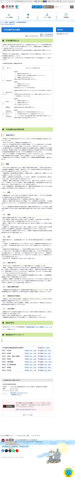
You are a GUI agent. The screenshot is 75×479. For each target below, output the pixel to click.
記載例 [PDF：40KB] (45, 367)
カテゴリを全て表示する (8, 24)
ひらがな (26, 1)
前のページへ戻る (28, 415)
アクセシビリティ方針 (23, 435)
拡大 (55, 1)
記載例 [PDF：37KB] (45, 356)
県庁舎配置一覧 (6, 446)
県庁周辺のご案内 (24, 446)
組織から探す (49, 7)
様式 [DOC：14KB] (31, 364)
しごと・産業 (47, 17)
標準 (39, 1)
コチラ (19, 394)
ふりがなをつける (19, 1)
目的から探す (38, 7)
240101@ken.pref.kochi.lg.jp (19, 392)
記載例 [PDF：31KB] (45, 359)
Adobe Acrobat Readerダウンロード (26, 409)
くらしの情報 (9, 17)
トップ (2, 22)
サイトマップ (36, 435)
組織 (6, 22)
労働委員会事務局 (21, 22)
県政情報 (66, 17)
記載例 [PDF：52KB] (45, 353)
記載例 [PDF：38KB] (45, 370)
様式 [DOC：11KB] (31, 350)
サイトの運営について (7, 435)
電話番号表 (15, 446)
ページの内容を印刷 (47, 34)
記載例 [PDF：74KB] (45, 350)
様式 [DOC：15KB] (31, 361)
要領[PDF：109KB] (45, 347)
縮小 (61, 1)
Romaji (31, 1)
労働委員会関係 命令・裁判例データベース (38, 327)
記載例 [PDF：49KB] (45, 364)
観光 (28, 17)
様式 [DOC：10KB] (31, 359)
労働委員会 (12, 22)
